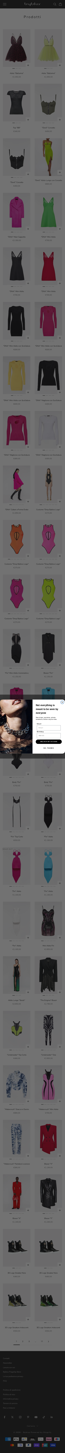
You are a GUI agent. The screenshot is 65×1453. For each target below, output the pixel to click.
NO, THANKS (49, 748)
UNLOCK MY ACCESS (48, 741)
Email (39, 724)
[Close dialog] (62, 702)
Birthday (40, 731)
